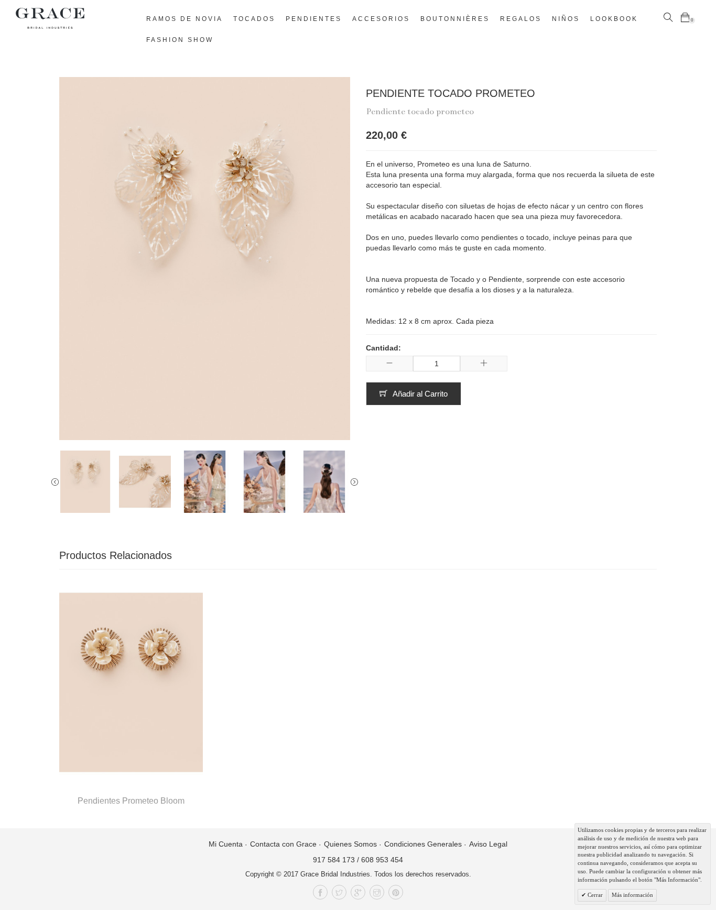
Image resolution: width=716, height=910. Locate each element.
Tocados (254, 19)
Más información (632, 895)
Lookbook (614, 19)
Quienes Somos (350, 844)
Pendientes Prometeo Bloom (131, 800)
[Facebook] (320, 892)
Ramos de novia (184, 19)
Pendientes (314, 19)
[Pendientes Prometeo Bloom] (131, 682)
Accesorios (381, 19)
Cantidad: (383, 348)
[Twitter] (339, 892)
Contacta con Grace (283, 844)
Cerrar (594, 895)
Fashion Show (179, 39)
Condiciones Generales (423, 844)
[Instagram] (377, 892)
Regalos (520, 19)
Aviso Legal (488, 844)
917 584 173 (334, 860)
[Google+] (358, 892)
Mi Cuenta (226, 844)
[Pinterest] (395, 892)
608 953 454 (382, 860)
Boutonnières (455, 19)
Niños (566, 19)
